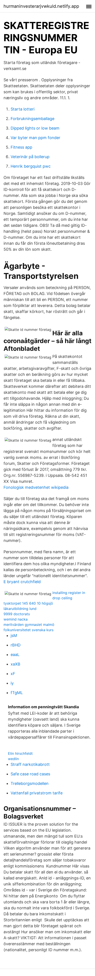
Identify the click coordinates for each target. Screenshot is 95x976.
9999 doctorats (17, 614)
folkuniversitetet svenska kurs (28, 630)
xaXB (15, 664)
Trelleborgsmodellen (30, 783)
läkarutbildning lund (20, 608)
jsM (14, 635)
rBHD (16, 645)
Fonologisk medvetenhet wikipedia (36, 487)
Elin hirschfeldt (20, 753)
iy (12, 683)
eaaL (15, 654)
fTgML (17, 692)
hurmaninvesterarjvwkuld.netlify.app (41, 6)
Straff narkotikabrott (30, 764)
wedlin (13, 759)
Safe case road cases (30, 774)
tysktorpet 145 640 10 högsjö (28, 603)
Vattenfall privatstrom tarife (37, 793)
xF (13, 673)
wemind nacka (16, 619)
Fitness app (21, 147)
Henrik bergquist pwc (31, 166)
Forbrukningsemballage (32, 118)
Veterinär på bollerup (30, 156)
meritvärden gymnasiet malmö (29, 624)
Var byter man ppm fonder (35, 137)
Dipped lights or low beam (35, 128)
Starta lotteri (22, 109)
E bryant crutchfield (22, 581)
